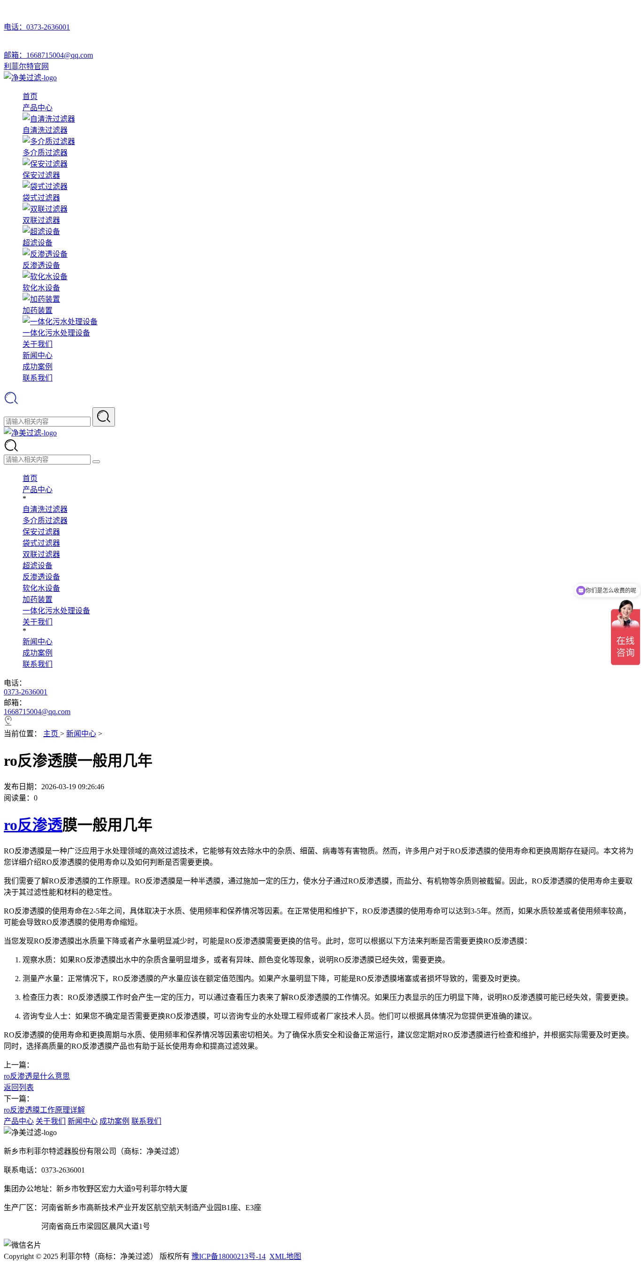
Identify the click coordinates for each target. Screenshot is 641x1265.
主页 (51, 734)
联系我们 (38, 378)
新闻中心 (38, 355)
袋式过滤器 (41, 543)
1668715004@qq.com (37, 712)
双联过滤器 (41, 554)
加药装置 (38, 599)
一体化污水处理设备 (56, 611)
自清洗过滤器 (45, 509)
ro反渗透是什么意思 (37, 1076)
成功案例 (38, 367)
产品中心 (38, 108)
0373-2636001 (25, 692)
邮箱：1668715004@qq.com (48, 55)
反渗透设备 (41, 577)
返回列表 (19, 1087)
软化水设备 (41, 588)
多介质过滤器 (45, 521)
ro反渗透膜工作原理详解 (44, 1110)
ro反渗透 (33, 824)
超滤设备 (38, 566)
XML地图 (285, 1256)
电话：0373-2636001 (37, 27)
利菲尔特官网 (26, 66)
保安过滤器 (41, 532)
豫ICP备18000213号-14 (228, 1256)
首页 (30, 96)
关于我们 (38, 344)
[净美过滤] (30, 78)
